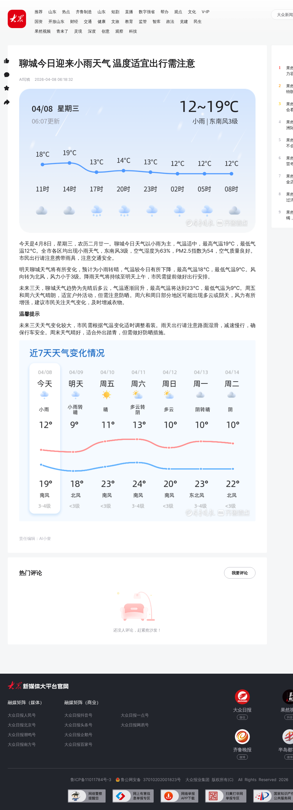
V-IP (205, 11)
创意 (106, 31)
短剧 (115, 11)
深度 (92, 31)
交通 (88, 21)
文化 (192, 11)
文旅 (115, 21)
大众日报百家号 (78, 744)
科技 (133, 31)
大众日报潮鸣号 (22, 734)
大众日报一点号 (135, 715)
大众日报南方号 (22, 744)
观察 (119, 31)
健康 (102, 21)
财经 (74, 21)
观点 (178, 11)
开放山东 (56, 21)
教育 (129, 21)
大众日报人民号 (22, 715)
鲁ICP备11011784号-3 (93, 779)
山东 (52, 11)
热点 (66, 11)
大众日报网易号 (135, 724)
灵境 (78, 31)
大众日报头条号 (78, 724)
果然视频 (43, 31)
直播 (129, 11)
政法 (170, 21)
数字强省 (147, 11)
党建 (184, 21)
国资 (39, 21)
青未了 (62, 31)
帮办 (165, 11)
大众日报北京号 (22, 724)
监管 (143, 21)
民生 (198, 21)
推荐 (39, 11)
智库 (157, 21)
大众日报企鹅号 (78, 734)
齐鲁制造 (84, 11)
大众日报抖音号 (78, 715)
